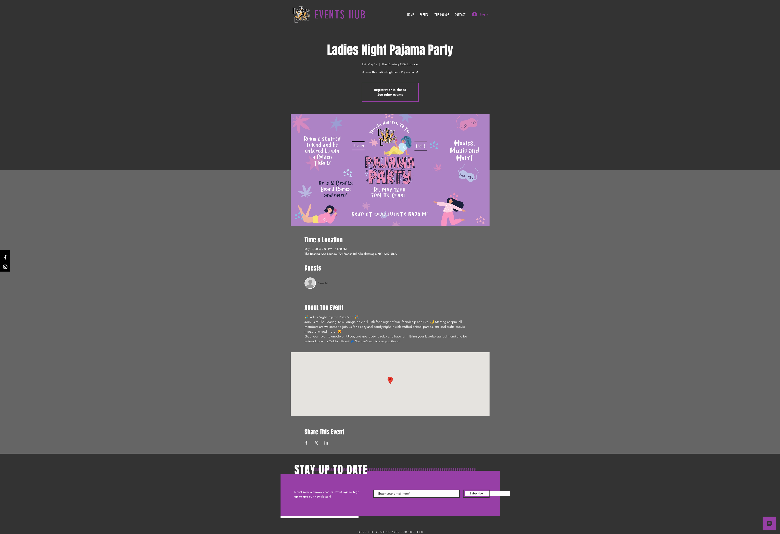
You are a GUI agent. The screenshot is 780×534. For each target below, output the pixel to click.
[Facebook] (5, 257)
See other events (390, 95)
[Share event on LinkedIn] (326, 443)
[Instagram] (5, 267)
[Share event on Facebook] (306, 443)
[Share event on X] (316, 443)
